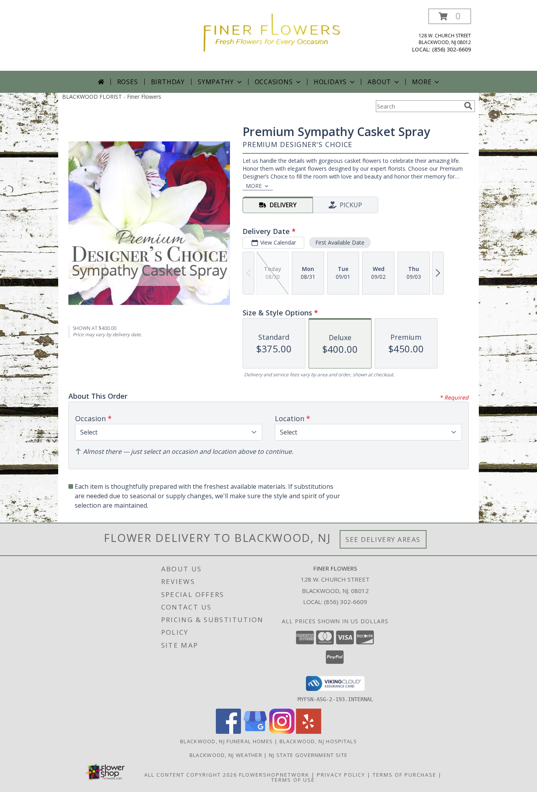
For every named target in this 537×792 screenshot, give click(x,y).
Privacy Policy (341, 774)
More (421, 81)
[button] (449, 16)
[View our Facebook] (228, 731)
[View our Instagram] (281, 731)
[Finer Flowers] (271, 32)
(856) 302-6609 (451, 49)
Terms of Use (293, 779)
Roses (127, 81)
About (379, 81)
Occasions (274, 81)
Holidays (330, 81)
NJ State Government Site (308, 755)
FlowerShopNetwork (274, 774)
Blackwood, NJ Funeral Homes (226, 741)
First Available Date (339, 242)
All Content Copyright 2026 (190, 774)
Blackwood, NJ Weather (225, 755)
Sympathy (216, 81)
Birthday (168, 81)
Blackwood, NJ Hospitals (318, 741)
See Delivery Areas (383, 539)
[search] (468, 105)
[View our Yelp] (308, 731)
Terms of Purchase (404, 774)
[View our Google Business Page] (255, 731)
